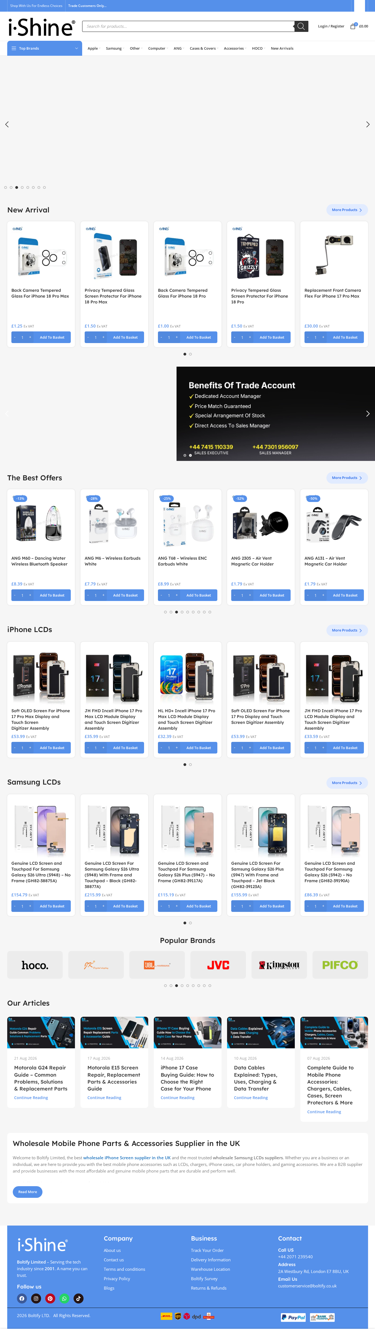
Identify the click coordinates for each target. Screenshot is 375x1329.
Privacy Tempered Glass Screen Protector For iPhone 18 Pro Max (113, 296)
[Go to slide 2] (11, 187)
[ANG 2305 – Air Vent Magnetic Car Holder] (261, 523)
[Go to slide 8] (44, 187)
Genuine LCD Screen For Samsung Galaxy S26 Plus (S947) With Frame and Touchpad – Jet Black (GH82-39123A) (257, 875)
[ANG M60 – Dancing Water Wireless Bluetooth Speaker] (41, 523)
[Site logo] (42, 26)
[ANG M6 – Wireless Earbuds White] (114, 523)
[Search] (301, 26)
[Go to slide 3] (16, 187)
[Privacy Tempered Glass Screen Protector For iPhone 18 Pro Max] (114, 255)
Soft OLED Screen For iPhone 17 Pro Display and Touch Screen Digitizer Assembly (260, 716)
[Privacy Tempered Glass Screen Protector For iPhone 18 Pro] (261, 255)
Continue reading (31, 1097)
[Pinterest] (50, 1298)
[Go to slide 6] (33, 187)
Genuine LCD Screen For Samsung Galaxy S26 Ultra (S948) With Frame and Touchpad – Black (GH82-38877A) (112, 875)
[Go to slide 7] (38, 187)
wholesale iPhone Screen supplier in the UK (127, 1157)
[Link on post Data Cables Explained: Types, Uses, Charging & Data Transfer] (261, 1032)
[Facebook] (22, 1298)
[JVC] (218, 965)
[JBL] (157, 965)
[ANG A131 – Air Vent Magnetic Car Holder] (334, 523)
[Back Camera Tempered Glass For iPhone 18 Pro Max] (41, 255)
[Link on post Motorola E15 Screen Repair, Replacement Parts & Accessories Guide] (114, 1032)
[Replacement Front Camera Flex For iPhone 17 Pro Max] (334, 255)
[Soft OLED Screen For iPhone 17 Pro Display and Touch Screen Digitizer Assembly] (261, 675)
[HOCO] (35, 965)
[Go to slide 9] (209, 612)
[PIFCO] (340, 965)
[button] (7, 124)
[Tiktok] (79, 1298)
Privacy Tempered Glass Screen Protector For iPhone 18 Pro (259, 296)
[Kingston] (279, 965)
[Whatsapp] (64, 1298)
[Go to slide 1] (5, 187)
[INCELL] (96, 965)
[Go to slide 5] (27, 187)
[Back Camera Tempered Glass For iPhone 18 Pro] (187, 255)
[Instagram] (36, 1298)
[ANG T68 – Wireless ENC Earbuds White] (187, 523)
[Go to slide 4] (22, 187)
